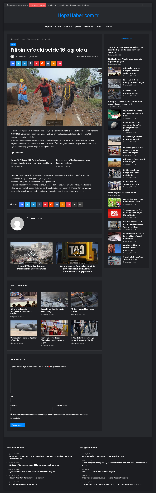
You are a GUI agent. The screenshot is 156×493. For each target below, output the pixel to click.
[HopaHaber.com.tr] (78, 15)
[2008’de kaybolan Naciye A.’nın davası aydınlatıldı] (84, 328)
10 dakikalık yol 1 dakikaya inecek (82, 310)
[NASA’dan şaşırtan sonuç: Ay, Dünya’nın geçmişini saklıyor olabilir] (114, 125)
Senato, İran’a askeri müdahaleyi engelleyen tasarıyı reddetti (133, 224)
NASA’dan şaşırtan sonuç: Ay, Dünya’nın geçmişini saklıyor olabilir (132, 126)
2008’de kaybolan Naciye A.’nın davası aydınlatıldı (82, 339)
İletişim (109, 27)
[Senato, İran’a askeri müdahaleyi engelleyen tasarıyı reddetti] (114, 225)
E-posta (14, 405)
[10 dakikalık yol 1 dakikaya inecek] (84, 299)
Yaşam (99, 27)
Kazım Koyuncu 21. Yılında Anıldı (122, 192)
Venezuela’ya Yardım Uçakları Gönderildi (23, 339)
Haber (58, 27)
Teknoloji (88, 27)
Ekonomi (68, 27)
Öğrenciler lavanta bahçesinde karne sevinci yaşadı (21, 311)
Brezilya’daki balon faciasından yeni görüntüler (131, 248)
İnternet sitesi (61, 405)
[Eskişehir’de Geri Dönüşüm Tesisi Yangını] (54, 299)
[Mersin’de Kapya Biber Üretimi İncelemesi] (114, 202)
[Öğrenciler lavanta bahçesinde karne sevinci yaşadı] (23, 299)
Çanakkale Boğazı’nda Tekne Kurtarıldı (133, 258)
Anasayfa (48, 27)
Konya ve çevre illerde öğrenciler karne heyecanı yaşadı (52, 340)
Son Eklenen (126, 38)
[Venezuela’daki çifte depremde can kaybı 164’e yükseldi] (114, 213)
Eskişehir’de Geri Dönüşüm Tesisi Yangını (52, 310)
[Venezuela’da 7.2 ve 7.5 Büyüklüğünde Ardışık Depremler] (114, 236)
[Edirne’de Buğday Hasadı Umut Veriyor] (114, 162)
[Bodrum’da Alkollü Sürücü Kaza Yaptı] (114, 185)
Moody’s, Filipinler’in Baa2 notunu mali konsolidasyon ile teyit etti (125, 102)
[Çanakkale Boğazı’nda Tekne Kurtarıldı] (114, 260)
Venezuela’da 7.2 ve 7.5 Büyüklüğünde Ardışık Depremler (133, 236)
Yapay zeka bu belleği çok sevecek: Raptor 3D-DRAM (134, 113)
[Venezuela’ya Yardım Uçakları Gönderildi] (23, 328)
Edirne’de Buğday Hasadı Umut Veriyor (134, 160)
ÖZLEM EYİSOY (20, 57)
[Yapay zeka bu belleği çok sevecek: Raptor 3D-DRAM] (114, 114)
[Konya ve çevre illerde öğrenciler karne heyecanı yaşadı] (54, 328)
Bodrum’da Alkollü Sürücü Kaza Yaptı (131, 183)
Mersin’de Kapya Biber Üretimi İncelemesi (133, 200)
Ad (12, 396)
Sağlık (78, 27)
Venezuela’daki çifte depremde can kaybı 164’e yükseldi (132, 212)
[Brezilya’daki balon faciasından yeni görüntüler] (114, 248)
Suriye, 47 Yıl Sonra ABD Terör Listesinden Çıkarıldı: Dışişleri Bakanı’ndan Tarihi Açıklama (126, 50)
